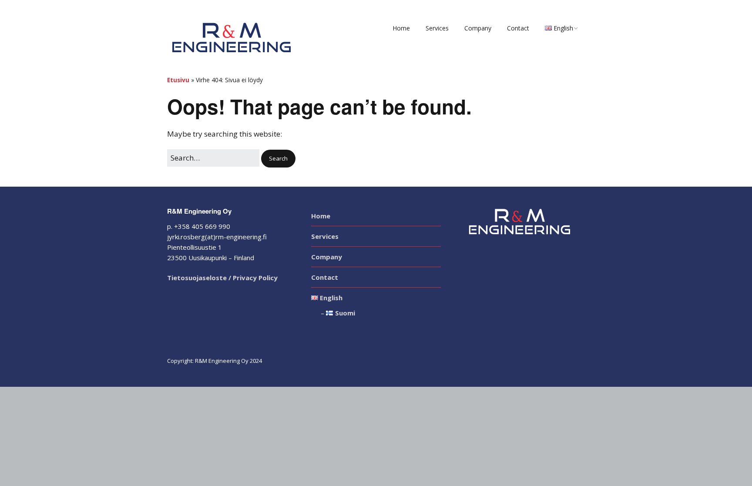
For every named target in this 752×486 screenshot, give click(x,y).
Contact (518, 28)
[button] (278, 159)
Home (401, 28)
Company (477, 28)
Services (437, 28)
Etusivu (178, 80)
